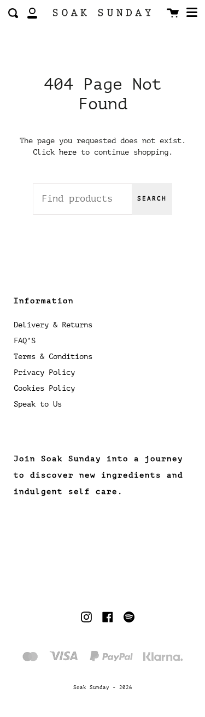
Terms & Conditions (53, 356)
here (68, 152)
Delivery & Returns (53, 325)
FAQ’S (25, 341)
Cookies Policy (44, 388)
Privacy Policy (44, 372)
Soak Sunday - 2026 (102, 687)
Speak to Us (38, 404)
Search (152, 198)
